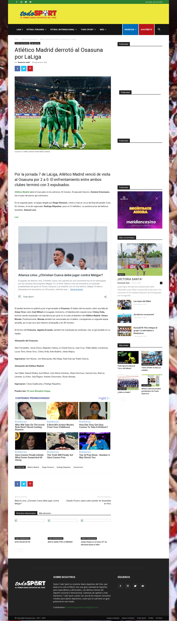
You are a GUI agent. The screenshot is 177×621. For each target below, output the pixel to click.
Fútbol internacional (62, 29)
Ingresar (129, 29)
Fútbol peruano (35, 29)
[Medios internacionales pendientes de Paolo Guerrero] (151, 381)
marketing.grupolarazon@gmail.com (82, 607)
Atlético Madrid (33, 467)
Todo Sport (87, 29)
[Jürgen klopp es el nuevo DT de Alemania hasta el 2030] (96, 529)
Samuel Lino (78, 467)
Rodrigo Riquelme (64, 467)
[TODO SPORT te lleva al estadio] (151, 358)
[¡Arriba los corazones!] (124, 318)
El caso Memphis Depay (38, 391)
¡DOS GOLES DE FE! (22, 542)
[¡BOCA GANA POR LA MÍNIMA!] (63, 529)
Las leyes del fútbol (142, 301)
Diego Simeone (48, 467)
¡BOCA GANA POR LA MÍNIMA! (60, 542)
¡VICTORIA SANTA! (130, 279)
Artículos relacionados (26, 513)
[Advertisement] (62, 160)
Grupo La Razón (113, 618)
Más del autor (45, 513)
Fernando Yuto (124, 283)
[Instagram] (21, 2)
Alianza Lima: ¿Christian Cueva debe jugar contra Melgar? (37, 502)
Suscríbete (146, 29)
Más (102, 29)
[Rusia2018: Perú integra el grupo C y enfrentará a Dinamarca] (124, 331)
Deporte (121, 274)
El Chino (159, 618)
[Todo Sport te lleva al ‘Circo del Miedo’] (128, 357)
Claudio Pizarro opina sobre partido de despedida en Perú (88, 502)
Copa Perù (122, 389)
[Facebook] (17, 2)
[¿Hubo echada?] (128, 382)
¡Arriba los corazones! (144, 314)
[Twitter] (26, 2)
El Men (151, 618)
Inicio (17, 39)
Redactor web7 (24, 62)
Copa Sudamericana (22, 538)
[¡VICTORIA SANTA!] (140, 259)
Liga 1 (20, 29)
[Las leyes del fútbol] (124, 305)
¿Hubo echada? (124, 392)
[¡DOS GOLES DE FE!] (30, 529)
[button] (159, 29)
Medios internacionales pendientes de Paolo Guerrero (151, 391)
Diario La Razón (128, 618)
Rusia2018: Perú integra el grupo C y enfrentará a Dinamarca (145, 330)
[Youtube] (30, 2)
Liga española (35, 43)
